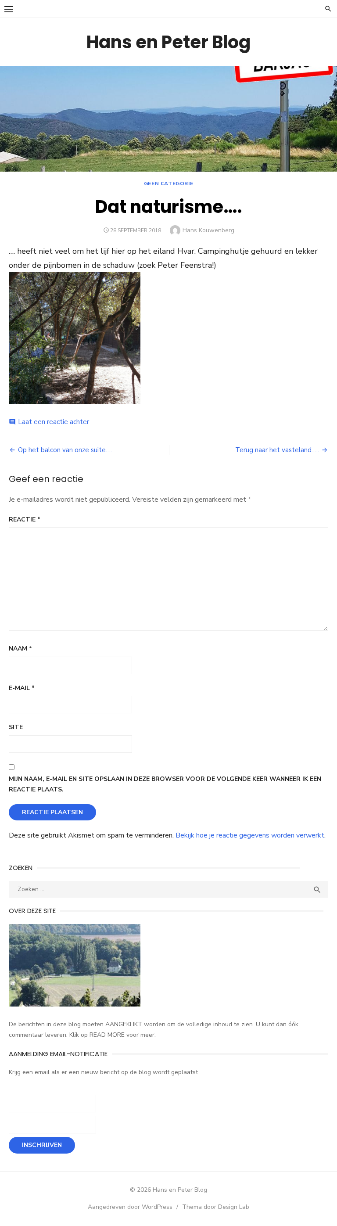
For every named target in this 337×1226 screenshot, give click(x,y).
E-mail (22, 688)
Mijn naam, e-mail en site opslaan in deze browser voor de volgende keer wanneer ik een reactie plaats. (165, 784)
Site (16, 727)
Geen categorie (168, 183)
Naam (20, 648)
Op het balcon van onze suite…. (65, 450)
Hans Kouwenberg (208, 230)
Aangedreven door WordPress (130, 1207)
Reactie (24, 519)
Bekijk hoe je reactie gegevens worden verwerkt (250, 835)
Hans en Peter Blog (168, 42)
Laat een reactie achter (53, 422)
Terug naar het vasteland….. (277, 450)
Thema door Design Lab (215, 1207)
